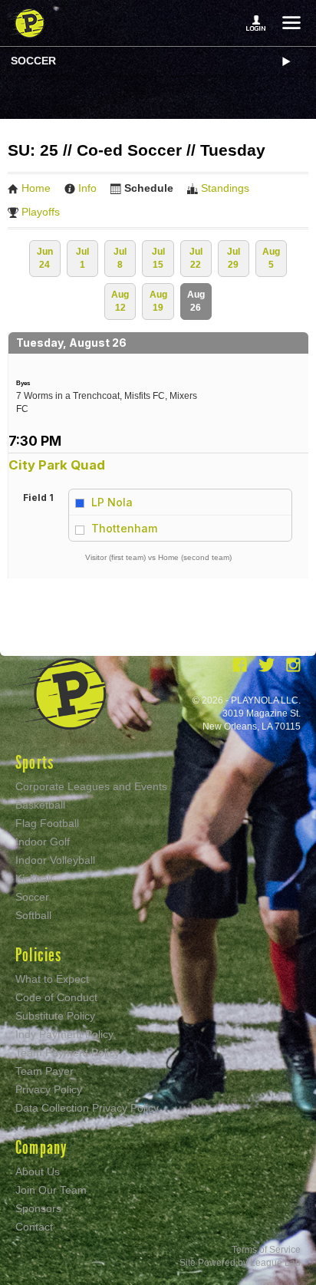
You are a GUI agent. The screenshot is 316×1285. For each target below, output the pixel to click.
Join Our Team (51, 1190)
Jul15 (158, 258)
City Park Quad (56, 465)
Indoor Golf (42, 841)
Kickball (33, 878)
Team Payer (44, 1071)
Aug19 (158, 301)
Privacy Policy (48, 1089)
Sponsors (38, 1208)
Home (36, 188)
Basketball (40, 805)
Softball (33, 915)
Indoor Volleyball (55, 860)
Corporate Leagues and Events (91, 786)
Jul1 (82, 258)
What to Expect (52, 979)
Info (87, 188)
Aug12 (120, 301)
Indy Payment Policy (64, 1034)
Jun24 (45, 258)
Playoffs (40, 212)
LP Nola (112, 502)
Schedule (148, 188)
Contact (34, 1227)
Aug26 (196, 301)
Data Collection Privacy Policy (87, 1108)
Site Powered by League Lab (240, 1262)
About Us (37, 1171)
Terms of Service (266, 1249)
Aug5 (271, 258)
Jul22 (195, 258)
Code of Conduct (56, 997)
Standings (225, 188)
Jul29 (233, 258)
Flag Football (47, 823)
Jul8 (120, 258)
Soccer (33, 60)
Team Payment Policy (67, 1052)
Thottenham (124, 528)
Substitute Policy (55, 1016)
